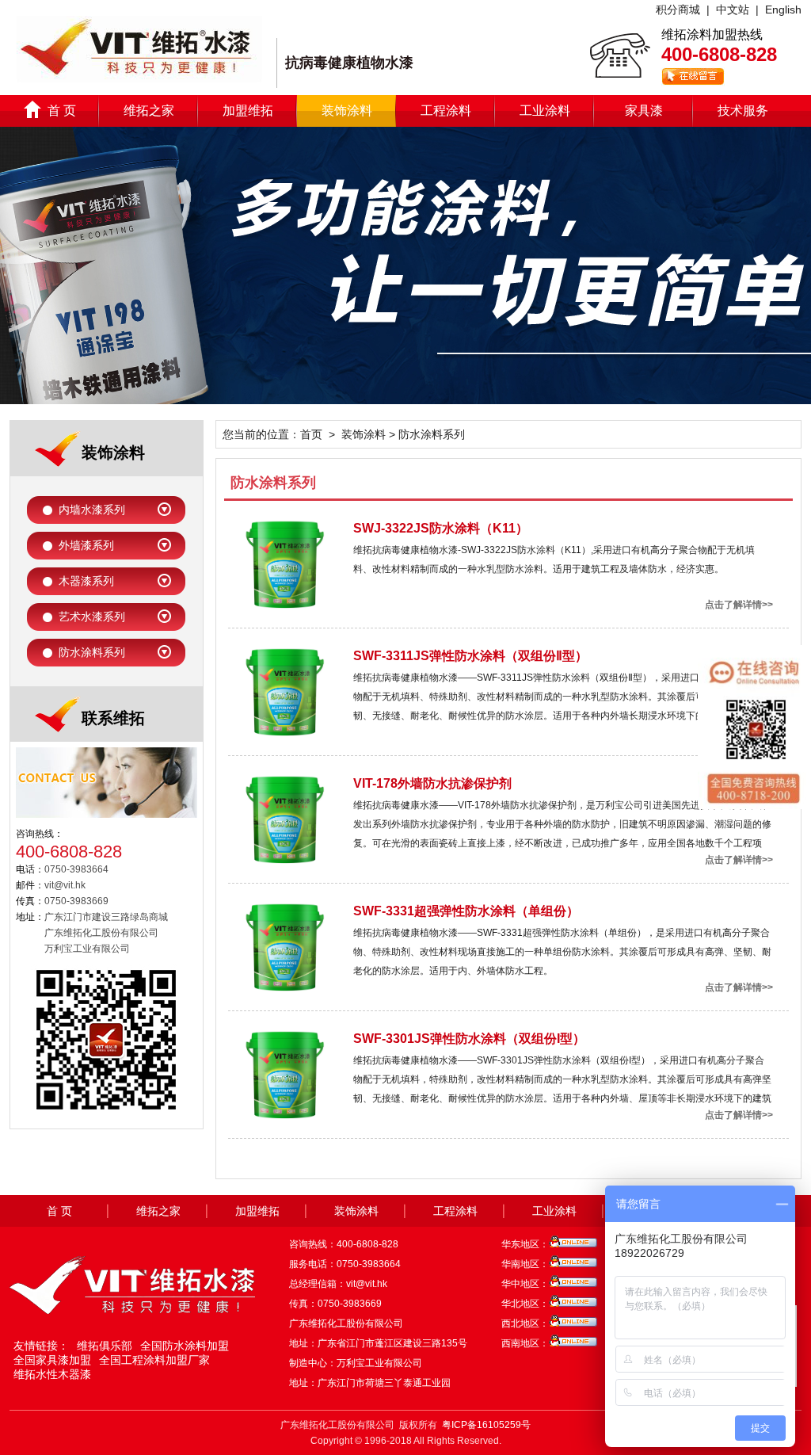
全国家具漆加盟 (52, 1360)
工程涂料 (446, 110)
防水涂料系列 (92, 652)
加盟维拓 (248, 110)
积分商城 (678, 9)
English (783, 9)
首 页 (62, 110)
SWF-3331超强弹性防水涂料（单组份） (466, 911)
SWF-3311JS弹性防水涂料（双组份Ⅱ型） (470, 656)
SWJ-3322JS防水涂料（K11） (440, 528)
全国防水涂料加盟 (184, 1345)
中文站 (732, 9)
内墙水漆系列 (92, 509)
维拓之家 (149, 110)
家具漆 (644, 110)
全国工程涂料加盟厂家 (154, 1360)
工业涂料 (545, 110)
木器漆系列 (86, 581)
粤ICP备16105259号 (486, 1424)
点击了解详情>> (739, 604)
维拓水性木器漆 (52, 1374)
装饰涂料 (347, 110)
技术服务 (743, 110)
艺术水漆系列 (92, 616)
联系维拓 (113, 718)
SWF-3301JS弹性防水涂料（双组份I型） (469, 1038)
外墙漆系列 (86, 545)
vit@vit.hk (366, 1283)
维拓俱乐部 (104, 1345)
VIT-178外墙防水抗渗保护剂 (432, 783)
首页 (311, 434)
